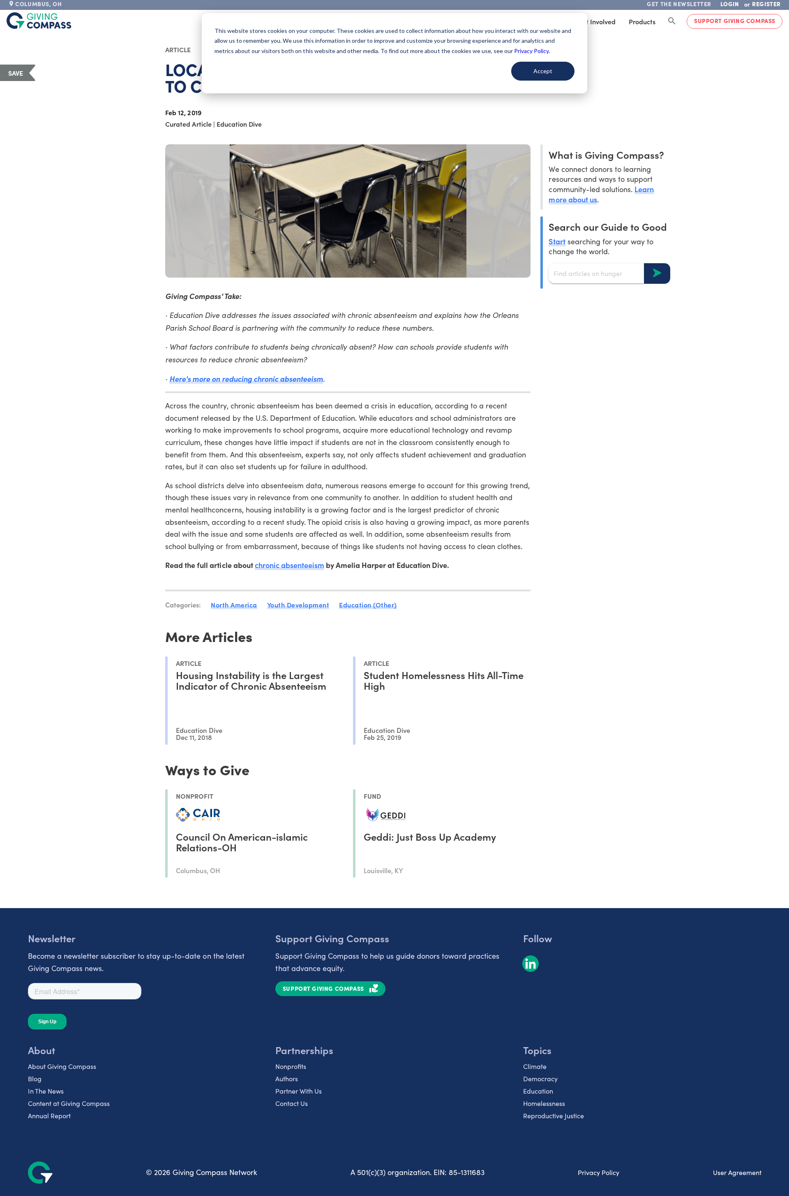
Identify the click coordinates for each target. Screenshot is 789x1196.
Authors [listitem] (286, 1078)
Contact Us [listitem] (291, 1103)
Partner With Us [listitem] (298, 1091)
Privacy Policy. (532, 50)
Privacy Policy (598, 1172)
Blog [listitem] (35, 1078)
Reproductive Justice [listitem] (553, 1115)
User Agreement (737, 1172)
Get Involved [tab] (596, 21)
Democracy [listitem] (540, 1078)
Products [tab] (642, 21)
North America (234, 604)
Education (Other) (368, 604)
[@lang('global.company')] (39, 20)
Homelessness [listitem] (544, 1103)
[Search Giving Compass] (672, 21)
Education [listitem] (538, 1091)
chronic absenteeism (289, 565)
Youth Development (298, 604)
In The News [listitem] (46, 1091)
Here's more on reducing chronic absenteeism (246, 378)
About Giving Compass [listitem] (62, 1066)
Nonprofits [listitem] (290, 1066)
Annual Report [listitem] (49, 1115)
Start (557, 241)
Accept (542, 70)
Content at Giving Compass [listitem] (69, 1103)
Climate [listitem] (535, 1066)
